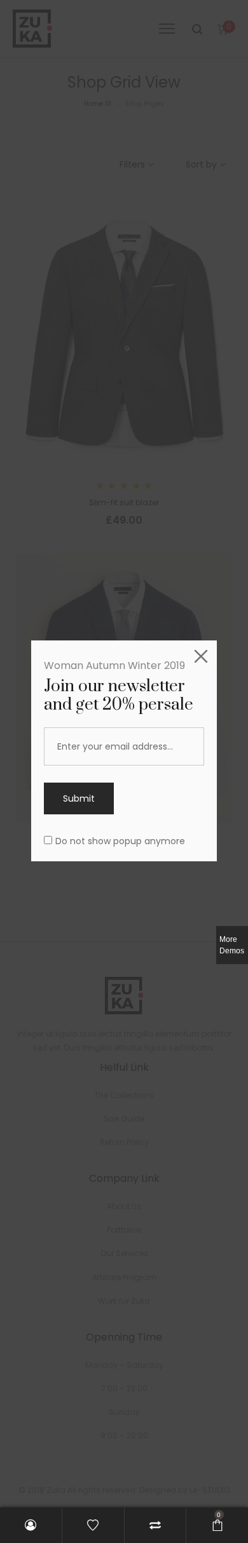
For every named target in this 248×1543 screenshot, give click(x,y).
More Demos (231, 945)
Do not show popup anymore (120, 841)
